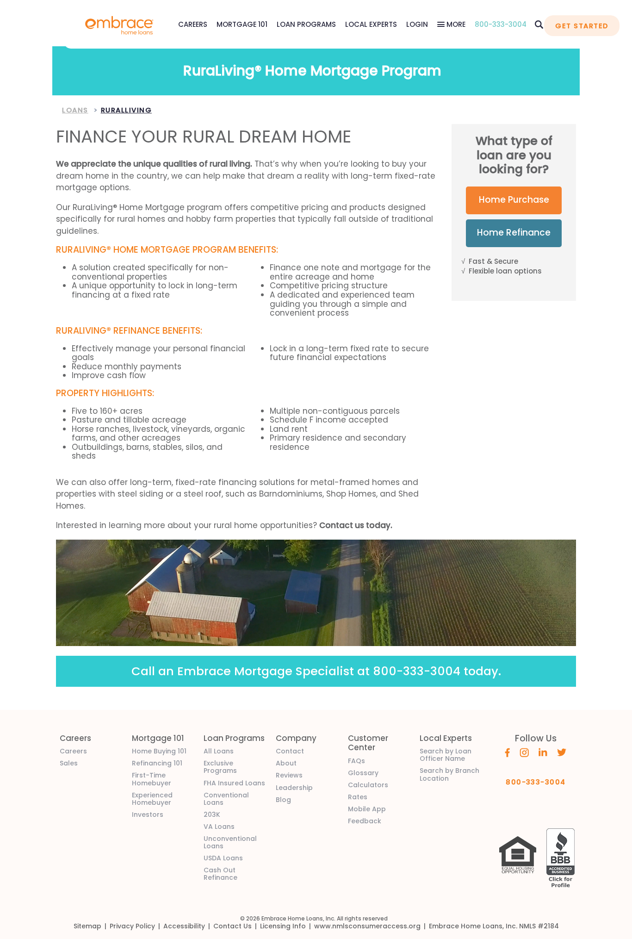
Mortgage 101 (242, 24)
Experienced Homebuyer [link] (152, 798)
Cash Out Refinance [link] (220, 873)
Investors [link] (147, 814)
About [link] (286, 763)
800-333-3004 (501, 24)
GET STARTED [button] (581, 26)
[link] (119, 24)
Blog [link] (283, 799)
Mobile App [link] (367, 809)
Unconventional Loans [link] (230, 842)
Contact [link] (290, 751)
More (455, 24)
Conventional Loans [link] (226, 798)
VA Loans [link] (219, 826)
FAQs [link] (356, 760)
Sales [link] (69, 763)
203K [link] (212, 814)
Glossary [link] (363, 772)
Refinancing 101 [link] (157, 763)
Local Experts (371, 24)
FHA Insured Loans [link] (234, 783)
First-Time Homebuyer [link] (151, 779)
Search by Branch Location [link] (449, 774)
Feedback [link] (364, 821)
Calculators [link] (368, 785)
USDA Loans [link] (223, 858)
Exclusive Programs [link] (220, 767)
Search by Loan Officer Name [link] (445, 754)
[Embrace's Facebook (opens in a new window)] (507, 752)
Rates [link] (357, 797)
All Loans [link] (219, 751)
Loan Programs (306, 24)
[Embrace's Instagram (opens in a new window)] (524, 752)
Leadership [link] (294, 787)
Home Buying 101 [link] (159, 751)
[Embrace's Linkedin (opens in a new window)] (543, 751)
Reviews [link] (289, 775)
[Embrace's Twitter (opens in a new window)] (562, 751)
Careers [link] (73, 751)
